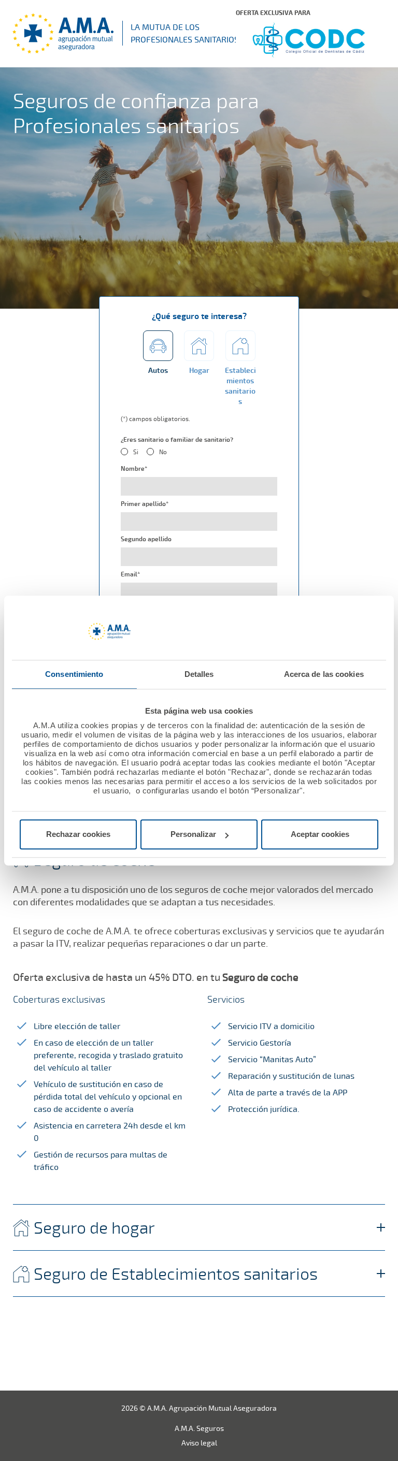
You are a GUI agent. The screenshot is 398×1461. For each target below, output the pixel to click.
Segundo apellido (146, 539)
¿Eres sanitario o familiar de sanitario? (177, 440)
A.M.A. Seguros (199, 1428)
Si (135, 452)
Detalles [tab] (199, 674)
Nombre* (134, 469)
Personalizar (193, 834)
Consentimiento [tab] (74, 674)
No (163, 452)
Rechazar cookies (78, 834)
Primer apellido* (144, 504)
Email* (130, 574)
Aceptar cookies (320, 834)
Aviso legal (199, 1443)
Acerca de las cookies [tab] (324, 674)
